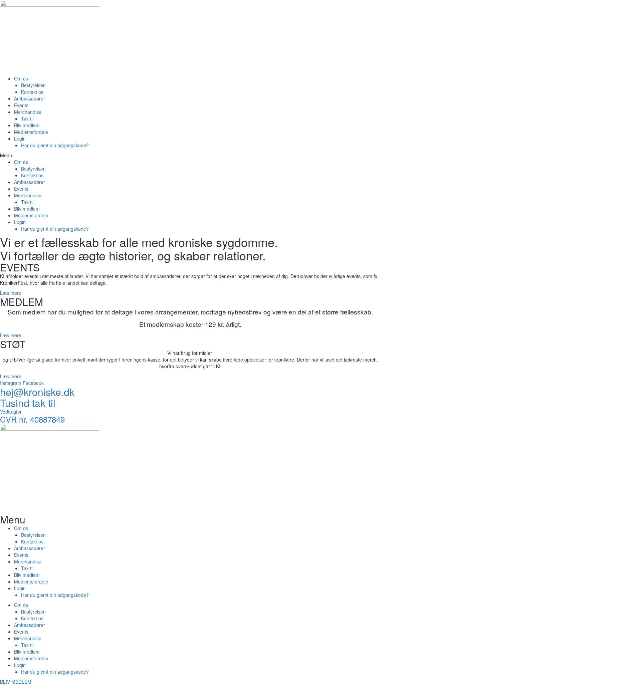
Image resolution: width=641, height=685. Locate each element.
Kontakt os (32, 91)
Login (20, 138)
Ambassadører (29, 98)
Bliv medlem (27, 125)
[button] (190, 155)
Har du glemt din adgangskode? (55, 145)
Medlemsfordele (31, 132)
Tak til (27, 118)
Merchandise (27, 111)
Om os (21, 78)
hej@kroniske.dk (37, 392)
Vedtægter (11, 411)
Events (21, 105)
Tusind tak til (27, 403)
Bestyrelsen (33, 85)
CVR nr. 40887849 (32, 419)
